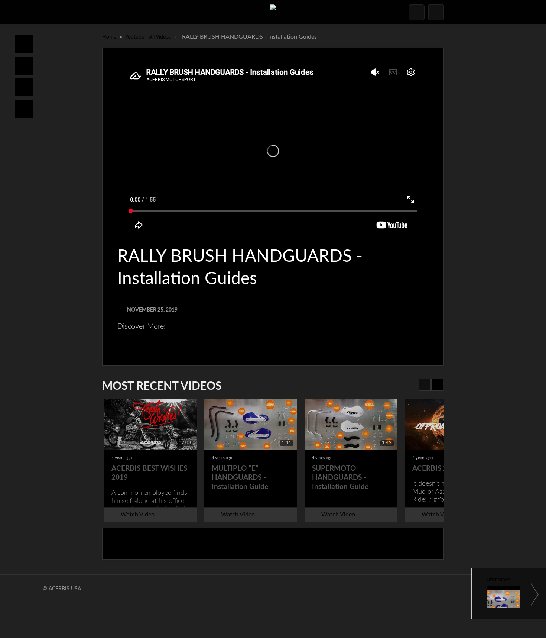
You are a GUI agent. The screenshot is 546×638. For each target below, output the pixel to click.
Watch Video (138, 515)
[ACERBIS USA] (273, 12)
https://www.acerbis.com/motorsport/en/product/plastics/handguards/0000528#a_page (260, 337)
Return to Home (273, 543)
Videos (24, 109)
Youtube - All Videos (148, 37)
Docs (24, 66)
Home (24, 44)
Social (24, 87)
